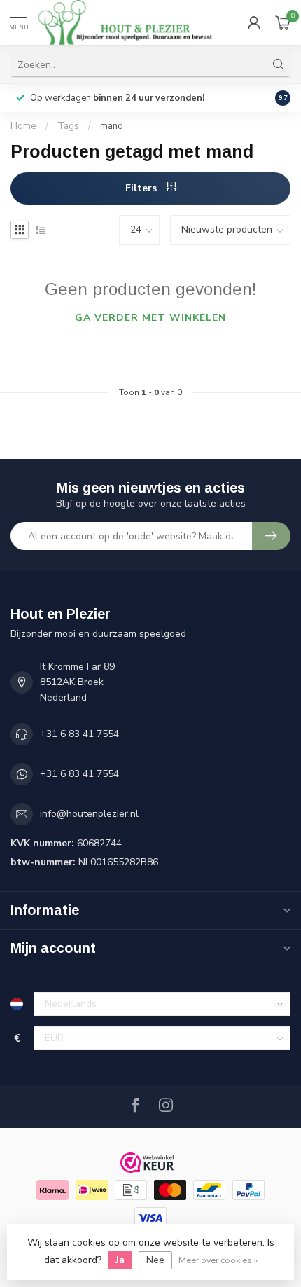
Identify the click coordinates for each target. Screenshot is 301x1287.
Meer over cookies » (218, 1260)
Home (23, 126)
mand (111, 126)
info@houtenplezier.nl (89, 813)
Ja (120, 1260)
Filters (142, 188)
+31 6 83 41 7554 (79, 734)
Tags (68, 126)
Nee (155, 1260)
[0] (282, 22)
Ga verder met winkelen (150, 317)
